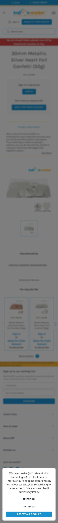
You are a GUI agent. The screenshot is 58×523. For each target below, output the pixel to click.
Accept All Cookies (29, 514)
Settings (29, 506)
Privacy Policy (31, 492)
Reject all (29, 499)
